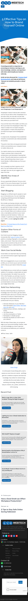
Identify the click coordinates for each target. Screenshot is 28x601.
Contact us (8, 555)
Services (7, 553)
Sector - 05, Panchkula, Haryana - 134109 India (14, 542)
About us (7, 550)
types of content (15, 237)
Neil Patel (23, 305)
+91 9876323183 (7, 563)
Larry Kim (6, 307)
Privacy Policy (15, 550)
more (12, 307)
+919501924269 (7, 566)
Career (13, 553)
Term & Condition (16, 548)
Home (6, 548)
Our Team (7, 557)
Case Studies (15, 555)
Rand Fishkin (16, 305)
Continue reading (6, 407)
